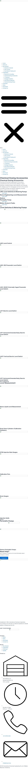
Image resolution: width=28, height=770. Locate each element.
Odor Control (7, 69)
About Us (5, 64)
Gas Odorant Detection (9, 80)
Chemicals (5, 83)
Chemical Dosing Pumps (9, 82)
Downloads (5, 86)
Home (4, 63)
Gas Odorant (6, 66)
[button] (14, 119)
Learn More (4, 193)
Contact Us (5, 88)
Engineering (5, 72)
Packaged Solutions (8, 78)
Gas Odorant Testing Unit (10, 71)
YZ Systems (7, 77)
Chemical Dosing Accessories (10, 75)
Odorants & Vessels (8, 67)
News (4, 85)
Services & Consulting (9, 74)
